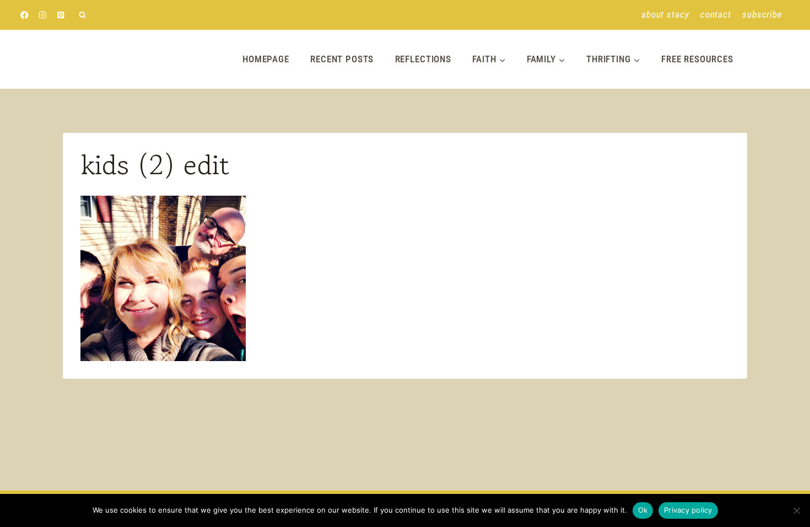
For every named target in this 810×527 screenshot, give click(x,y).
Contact (715, 14)
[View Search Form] (82, 15)
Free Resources (697, 58)
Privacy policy (688, 510)
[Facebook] (25, 15)
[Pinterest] (61, 15)
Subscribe (762, 14)
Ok (643, 510)
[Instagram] (43, 15)
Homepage (265, 58)
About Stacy (665, 14)
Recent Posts (342, 58)
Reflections (423, 58)
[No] (796, 510)
